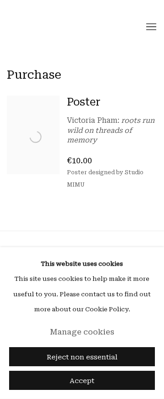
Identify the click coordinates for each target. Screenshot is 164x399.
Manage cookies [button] (82, 331)
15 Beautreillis (39, 27)
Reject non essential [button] (82, 357)
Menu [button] (150, 27)
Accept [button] (82, 381)
